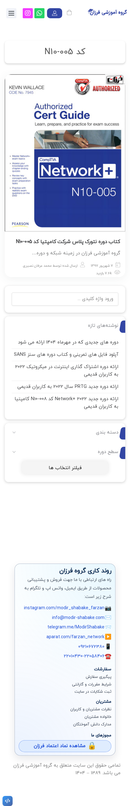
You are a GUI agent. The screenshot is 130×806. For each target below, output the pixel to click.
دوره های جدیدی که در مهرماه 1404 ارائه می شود (68, 342)
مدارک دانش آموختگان (92, 724)
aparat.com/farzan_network (75, 637)
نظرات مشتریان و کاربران (90, 709)
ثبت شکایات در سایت (92, 692)
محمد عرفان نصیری (37, 265)
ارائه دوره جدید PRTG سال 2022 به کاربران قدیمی (67, 386)
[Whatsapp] (39, 13)
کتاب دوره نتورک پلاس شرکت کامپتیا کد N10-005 (68, 241)
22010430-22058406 (84, 656)
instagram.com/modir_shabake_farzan (64, 608)
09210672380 (91, 647)
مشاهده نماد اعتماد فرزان (60, 746)
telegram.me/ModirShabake (75, 627)
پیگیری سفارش (98, 677)
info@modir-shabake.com (78, 618)
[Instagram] (28, 13)
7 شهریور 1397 (102, 265)
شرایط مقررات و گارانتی (91, 684)
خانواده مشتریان (98, 717)
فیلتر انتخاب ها (65, 468)
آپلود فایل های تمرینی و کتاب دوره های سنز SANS (66, 354)
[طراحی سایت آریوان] (6, 801)
